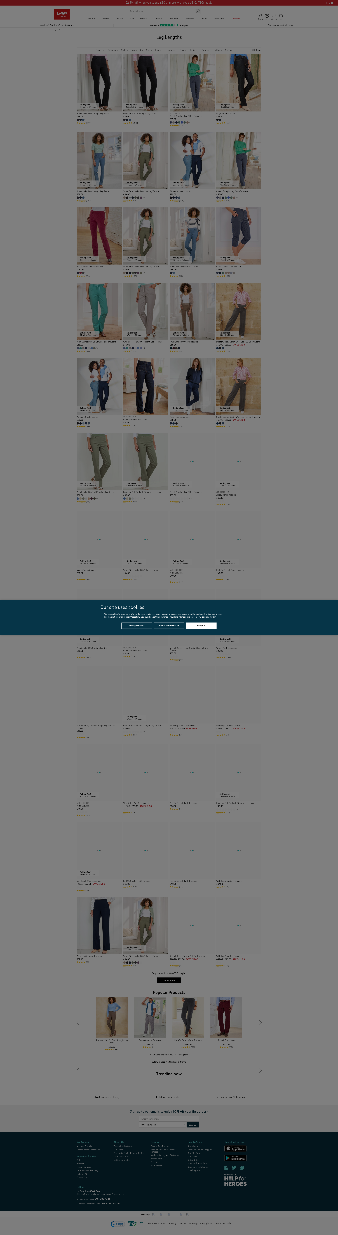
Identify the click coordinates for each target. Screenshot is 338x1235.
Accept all (201, 625)
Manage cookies (136, 625)
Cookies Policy (209, 617)
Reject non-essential (169, 625)
